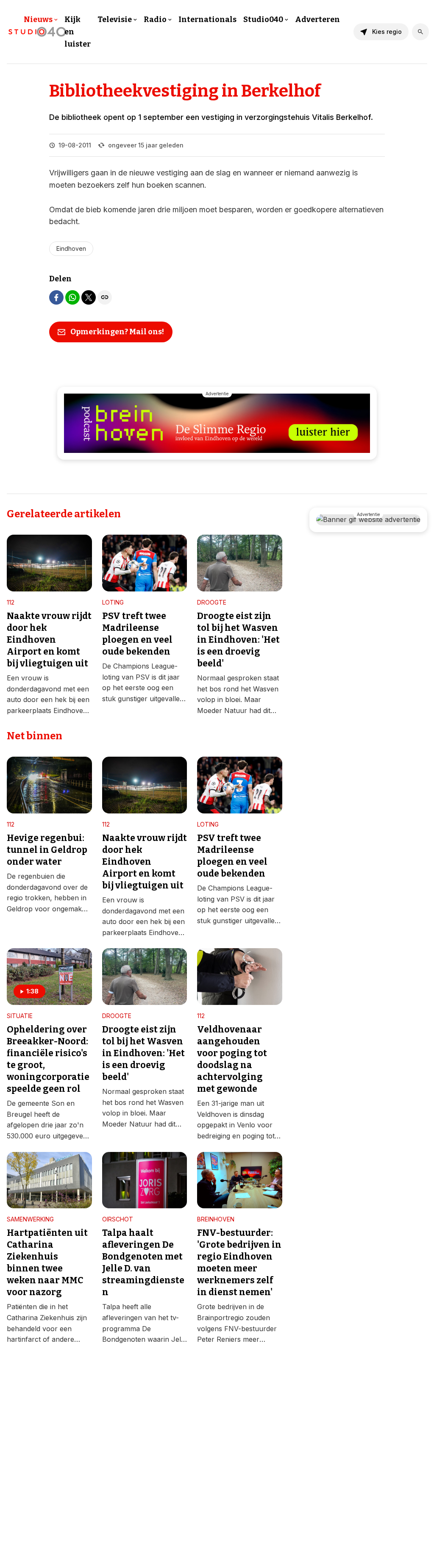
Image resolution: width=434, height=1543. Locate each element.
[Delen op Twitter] (88, 297)
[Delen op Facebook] (56, 297)
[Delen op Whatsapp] (72, 297)
